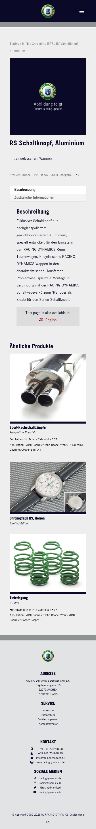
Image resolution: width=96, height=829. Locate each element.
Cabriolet (38, 44)
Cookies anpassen (48, 719)
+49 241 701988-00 (50, 749)
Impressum (48, 710)
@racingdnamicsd (50, 787)
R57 (50, 44)
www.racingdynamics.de (50, 762)
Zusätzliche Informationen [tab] (34, 197)
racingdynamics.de (50, 778)
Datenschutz (48, 715)
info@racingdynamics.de (50, 758)
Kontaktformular (48, 724)
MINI (25, 44)
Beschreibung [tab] (24, 190)
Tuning (14, 44)
